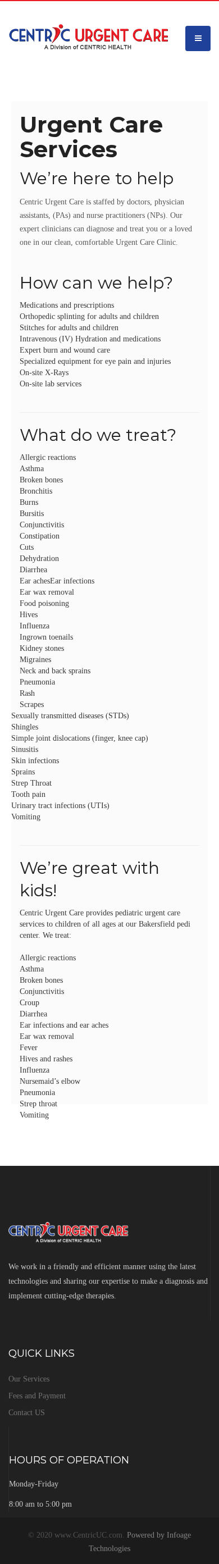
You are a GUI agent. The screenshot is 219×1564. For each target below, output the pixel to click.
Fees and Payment (37, 1396)
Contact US (26, 1412)
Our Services (28, 1379)
